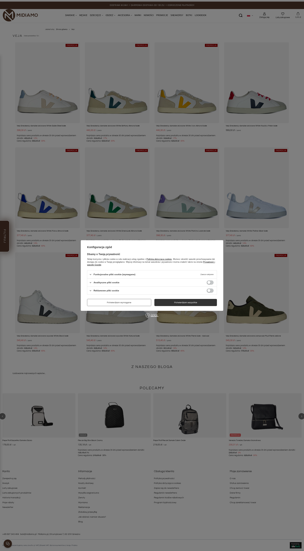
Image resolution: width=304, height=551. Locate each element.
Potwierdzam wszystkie (185, 302)
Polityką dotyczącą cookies (159, 259)
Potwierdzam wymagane (119, 302)
